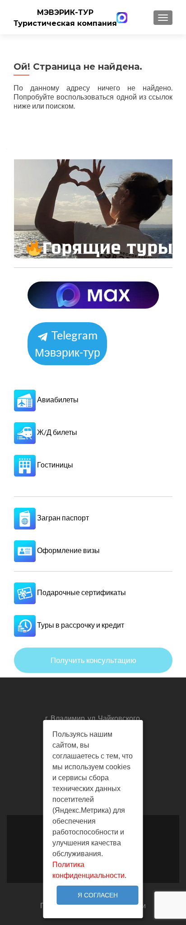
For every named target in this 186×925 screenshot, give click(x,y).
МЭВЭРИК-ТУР (65, 12)
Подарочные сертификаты (81, 592)
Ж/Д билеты (56, 432)
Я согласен (98, 895)
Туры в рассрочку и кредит (80, 624)
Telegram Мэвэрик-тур (67, 343)
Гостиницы (54, 464)
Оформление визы (68, 550)
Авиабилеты (57, 399)
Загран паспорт (62, 517)
